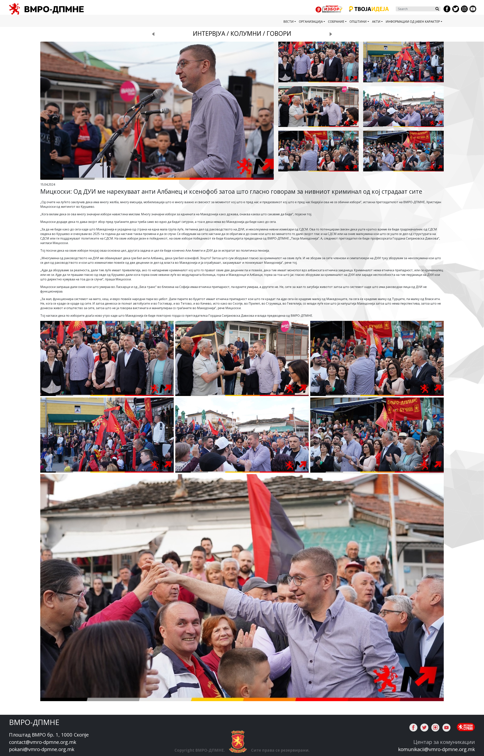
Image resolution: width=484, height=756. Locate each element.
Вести (288, 21)
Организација (311, 21)
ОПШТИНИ (358, 21)
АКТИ (376, 21)
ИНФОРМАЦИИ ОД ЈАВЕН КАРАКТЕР (413, 21)
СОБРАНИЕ (336, 21)
